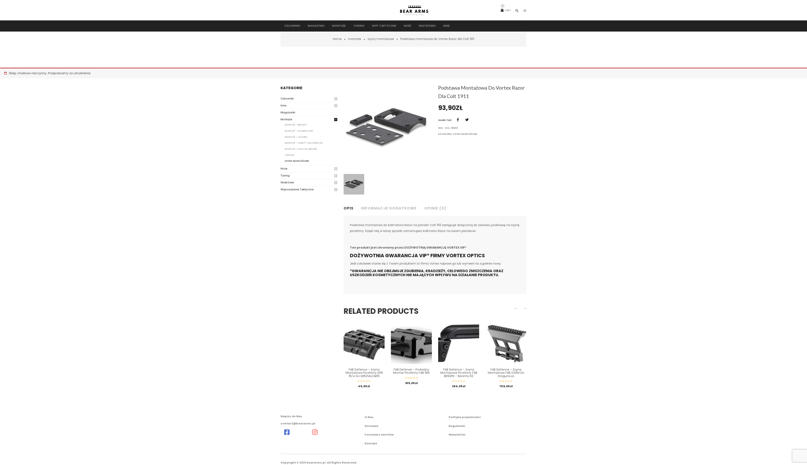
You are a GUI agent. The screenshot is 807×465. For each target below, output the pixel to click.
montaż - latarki (296, 137)
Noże (284, 169)
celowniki (287, 99)
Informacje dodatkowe (389, 208)
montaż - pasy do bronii (301, 149)
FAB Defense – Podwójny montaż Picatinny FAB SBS (411, 371)
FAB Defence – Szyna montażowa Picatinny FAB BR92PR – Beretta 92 (458, 372)
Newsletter (457, 435)
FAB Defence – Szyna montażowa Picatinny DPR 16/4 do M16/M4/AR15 (364, 372)
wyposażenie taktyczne (297, 189)
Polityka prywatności (465, 417)
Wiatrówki (287, 182)
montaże (354, 39)
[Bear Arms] (287, 432)
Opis (348, 208)
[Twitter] (467, 119)
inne (283, 105)
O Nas (369, 417)
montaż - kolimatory (299, 130)
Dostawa (371, 426)
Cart (506, 10)
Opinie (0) (435, 208)
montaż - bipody (296, 124)
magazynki (288, 112)
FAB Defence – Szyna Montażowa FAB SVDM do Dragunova (506, 372)
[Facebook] (458, 119)
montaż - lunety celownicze (304, 142)
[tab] (350, 208)
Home (337, 39)
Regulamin (457, 426)
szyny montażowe (381, 39)
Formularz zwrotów (379, 435)
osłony (290, 155)
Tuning (285, 176)
